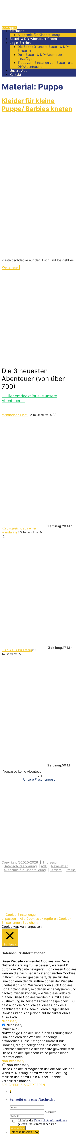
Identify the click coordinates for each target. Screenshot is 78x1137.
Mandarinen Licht (15, 415)
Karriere (56, 870)
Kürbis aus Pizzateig (17, 650)
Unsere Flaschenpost (39, 779)
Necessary (14, 1025)
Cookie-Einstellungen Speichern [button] (36, 921)
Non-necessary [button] (13, 1061)
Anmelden (9, 28)
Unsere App (18, 71)
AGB (44, 866)
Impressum (51, 862)
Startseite (17, 31)
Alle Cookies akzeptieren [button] (39, 919)
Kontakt (15, 75)
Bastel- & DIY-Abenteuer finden (33, 39)
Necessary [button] (9, 1021)
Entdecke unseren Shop (24, 1132)
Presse (71, 870)
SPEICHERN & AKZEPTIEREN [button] (23, 1085)
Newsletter (59, 866)
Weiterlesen (10, 267)
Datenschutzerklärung (20, 866)
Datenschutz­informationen (50, 1120)
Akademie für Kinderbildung (39, 35)
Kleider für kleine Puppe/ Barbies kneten (37, 105)
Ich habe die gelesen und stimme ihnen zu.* (42, 1122)
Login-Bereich (22, 43)
